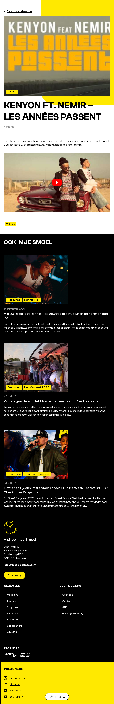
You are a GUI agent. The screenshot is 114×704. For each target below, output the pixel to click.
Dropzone (12, 607)
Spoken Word (15, 625)
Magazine (13, 595)
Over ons (67, 595)
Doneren (12, 575)
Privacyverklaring (72, 613)
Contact (67, 601)
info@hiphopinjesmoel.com (20, 564)
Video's (12, 91)
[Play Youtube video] (57, 183)
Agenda (11, 601)
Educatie (12, 632)
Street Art (13, 619)
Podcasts (12, 613)
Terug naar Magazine (19, 11)
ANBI (65, 607)
